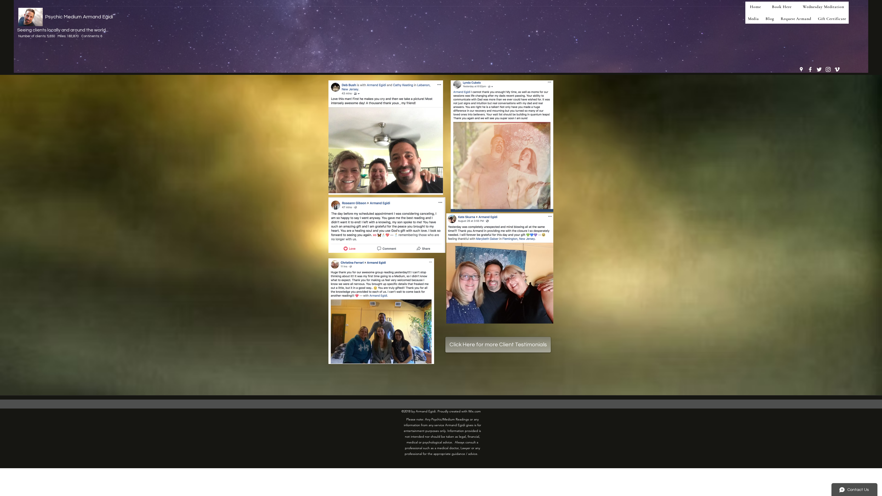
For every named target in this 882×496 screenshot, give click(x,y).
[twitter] (819, 69)
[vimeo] (837, 69)
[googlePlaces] (801, 69)
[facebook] (810, 69)
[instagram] (828, 69)
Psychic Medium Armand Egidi (79, 17)
